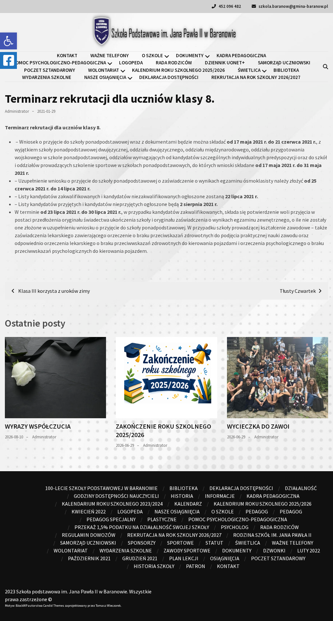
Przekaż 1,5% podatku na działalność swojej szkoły (141, 527)
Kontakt (67, 55)
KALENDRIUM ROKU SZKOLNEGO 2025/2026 (178, 70)
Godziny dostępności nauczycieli (116, 496)
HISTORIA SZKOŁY (154, 566)
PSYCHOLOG (234, 527)
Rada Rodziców (174, 62)
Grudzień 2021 (139, 558)
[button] (8, 40)
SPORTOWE (180, 542)
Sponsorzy (141, 542)
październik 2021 (89, 558)
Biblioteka (286, 70)
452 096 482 (229, 6)
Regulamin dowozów (88, 535)
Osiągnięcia (224, 558)
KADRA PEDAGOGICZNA (241, 55)
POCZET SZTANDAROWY (49, 70)
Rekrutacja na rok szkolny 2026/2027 (255, 77)
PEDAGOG (291, 511)
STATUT (214, 542)
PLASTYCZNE (162, 519)
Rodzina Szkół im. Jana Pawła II (272, 535)
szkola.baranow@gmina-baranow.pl (293, 6)
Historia (182, 496)
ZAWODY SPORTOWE (187, 550)
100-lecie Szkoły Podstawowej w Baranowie (101, 488)
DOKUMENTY (190, 55)
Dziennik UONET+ (225, 62)
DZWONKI (274, 550)
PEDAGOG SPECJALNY (111, 519)
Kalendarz (188, 503)
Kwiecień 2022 (89, 511)
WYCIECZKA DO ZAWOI (258, 426)
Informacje (220, 496)
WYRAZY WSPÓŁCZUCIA (38, 426)
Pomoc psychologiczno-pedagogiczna (59, 62)
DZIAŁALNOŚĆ (301, 488)
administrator (17, 111)
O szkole (152, 55)
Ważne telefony (109, 55)
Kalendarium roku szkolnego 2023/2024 (112, 503)
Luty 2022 (308, 550)
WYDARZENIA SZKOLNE (46, 77)
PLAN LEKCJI (183, 558)
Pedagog (257, 511)
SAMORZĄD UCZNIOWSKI (284, 62)
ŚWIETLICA (249, 70)
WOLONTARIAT (103, 70)
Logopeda (131, 62)
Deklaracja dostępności (168, 77)
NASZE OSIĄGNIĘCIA (105, 77)
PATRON (195, 566)
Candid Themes (53, 605)
